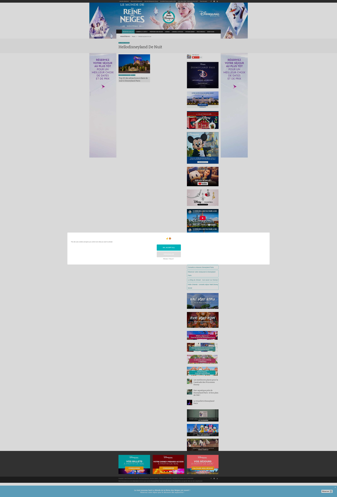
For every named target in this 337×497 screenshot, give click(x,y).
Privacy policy (168, 259)
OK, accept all (169, 247)
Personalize (169, 254)
